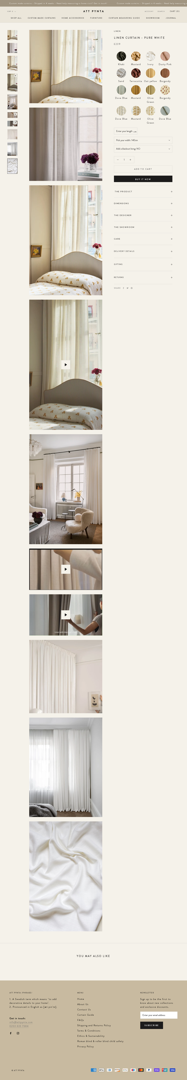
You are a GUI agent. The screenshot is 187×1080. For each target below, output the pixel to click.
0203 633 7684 (19, 1026)
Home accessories (73, 18)
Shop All (16, 18)
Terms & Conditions (89, 1030)
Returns (119, 277)
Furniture (96, 18)
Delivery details (124, 251)
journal (171, 18)
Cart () (175, 11)
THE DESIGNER (123, 215)
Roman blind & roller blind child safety (100, 1041)
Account (149, 11)
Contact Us (84, 1009)
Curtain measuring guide (124, 18)
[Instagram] (18, 1033)
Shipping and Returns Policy (94, 1025)
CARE (117, 239)
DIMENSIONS (121, 203)
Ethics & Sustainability (91, 1036)
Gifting (118, 264)
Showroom (153, 18)
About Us (83, 1004)
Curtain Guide (85, 1015)
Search (161, 11)
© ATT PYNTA (18, 1070)
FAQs (80, 1020)
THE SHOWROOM (124, 227)
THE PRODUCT (123, 191)
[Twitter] (127, 288)
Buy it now (143, 179)
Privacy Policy (85, 1046)
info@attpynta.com (21, 1022)
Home (80, 999)
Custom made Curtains (42, 18)
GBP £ (10, 11)
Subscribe (151, 1025)
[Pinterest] (132, 288)
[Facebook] (123, 288)
